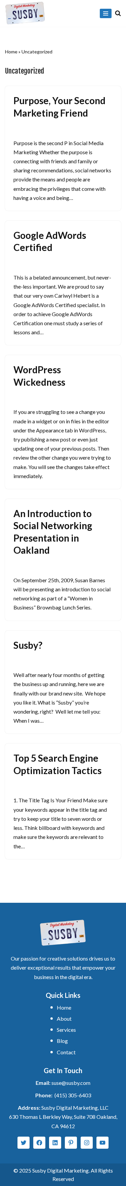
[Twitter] (23, 1143)
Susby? (27, 645)
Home (11, 51)
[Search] (118, 13)
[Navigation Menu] (106, 13)
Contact (66, 1052)
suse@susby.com (70, 1082)
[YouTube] (102, 1143)
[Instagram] (86, 1143)
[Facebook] (39, 1143)
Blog (62, 1040)
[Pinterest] (71, 1143)
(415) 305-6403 (72, 1095)
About (64, 1018)
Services (66, 1029)
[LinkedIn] (55, 1143)
